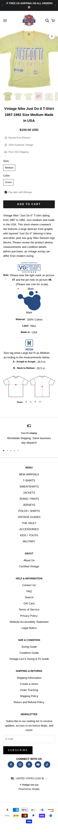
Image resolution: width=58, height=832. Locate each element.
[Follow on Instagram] (20, 764)
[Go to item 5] (48, 96)
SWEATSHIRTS (29, 486)
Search (29, 597)
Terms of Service (29, 609)
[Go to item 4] (38, 96)
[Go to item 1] (7, 96)
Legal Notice (29, 628)
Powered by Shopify (29, 789)
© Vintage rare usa (29, 785)
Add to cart (29, 204)
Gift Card (29, 603)
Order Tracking (29, 690)
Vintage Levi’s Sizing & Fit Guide (29, 658)
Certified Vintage (29, 566)
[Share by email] (40, 402)
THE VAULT (29, 523)
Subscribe (18, 750)
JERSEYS (29, 504)
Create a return (29, 683)
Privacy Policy (29, 615)
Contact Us (29, 585)
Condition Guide (29, 652)
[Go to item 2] (18, 96)
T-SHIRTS (29, 480)
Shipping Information (29, 677)
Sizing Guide (29, 646)
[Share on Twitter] (30, 402)
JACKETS (29, 492)
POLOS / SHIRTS (29, 511)
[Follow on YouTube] (38, 764)
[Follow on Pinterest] (29, 764)
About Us (29, 560)
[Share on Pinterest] (35, 402)
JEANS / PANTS (29, 498)
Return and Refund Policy (29, 702)
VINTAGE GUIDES (29, 517)
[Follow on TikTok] (47, 764)
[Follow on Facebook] (11, 764)
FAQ (29, 591)
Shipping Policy (29, 696)
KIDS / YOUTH (29, 535)
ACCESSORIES (29, 529)
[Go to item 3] (28, 96)
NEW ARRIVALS (29, 474)
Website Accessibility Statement (29, 621)
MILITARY (29, 541)
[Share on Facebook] (26, 402)
